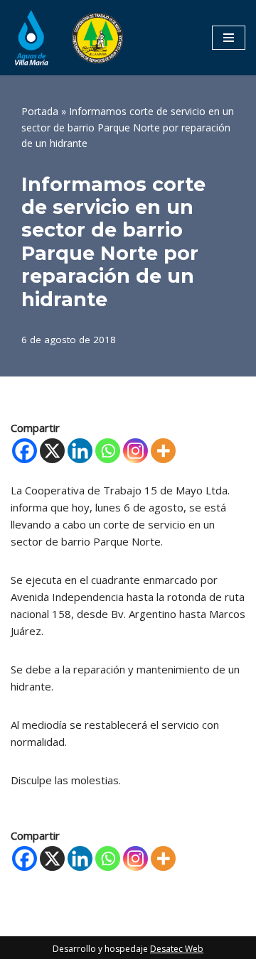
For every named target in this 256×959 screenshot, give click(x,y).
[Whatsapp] (107, 450)
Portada (39, 111)
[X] (52, 450)
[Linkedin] (80, 450)
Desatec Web (176, 949)
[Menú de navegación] (228, 38)
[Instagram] (135, 450)
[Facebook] (24, 450)
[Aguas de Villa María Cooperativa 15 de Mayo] (67, 37)
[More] (163, 450)
